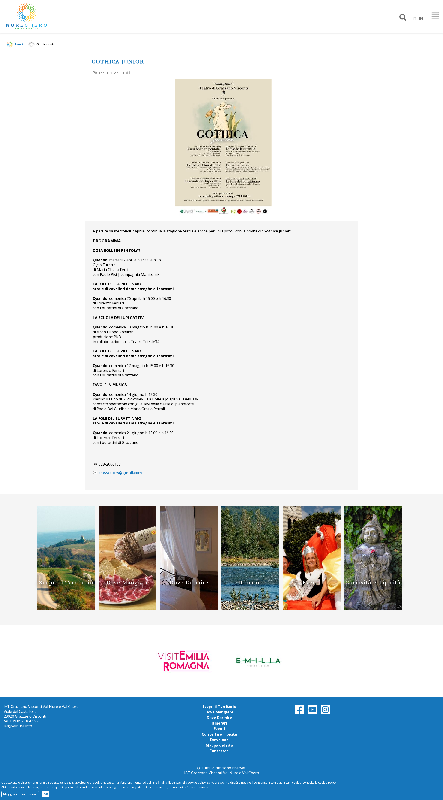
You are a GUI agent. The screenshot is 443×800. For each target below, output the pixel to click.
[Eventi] (312, 608)
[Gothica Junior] (225, 148)
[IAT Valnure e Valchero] (41, 16)
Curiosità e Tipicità (219, 734)
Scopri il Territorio (219, 706)
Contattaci (219, 750)
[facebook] (299, 713)
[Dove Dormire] (189, 608)
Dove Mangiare (219, 712)
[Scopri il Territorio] (66, 608)
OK (45, 794)
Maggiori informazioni (20, 794)
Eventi (19, 44)
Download (219, 739)
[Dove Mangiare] (127, 608)
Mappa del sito (219, 745)
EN (420, 18)
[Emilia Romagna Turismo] (258, 660)
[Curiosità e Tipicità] (373, 608)
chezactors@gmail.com (120, 472)
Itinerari (219, 723)
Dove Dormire (219, 717)
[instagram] (325, 713)
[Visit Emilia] (185, 660)
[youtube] (312, 713)
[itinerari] (250, 608)
